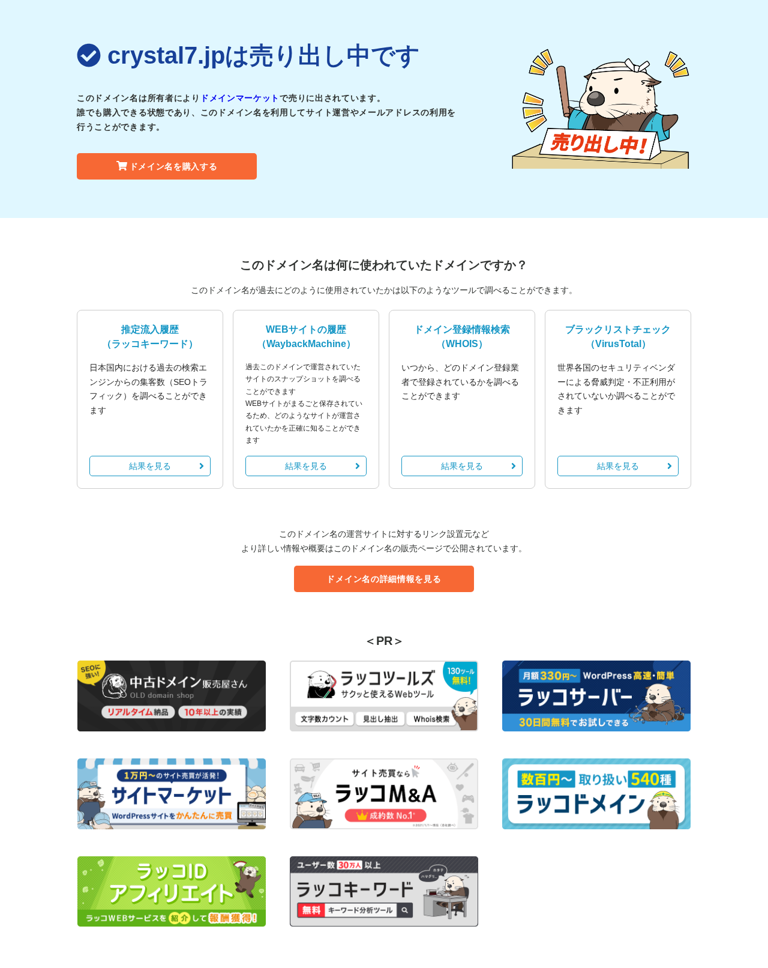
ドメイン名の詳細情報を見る (383, 579)
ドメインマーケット (240, 98)
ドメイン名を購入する (174, 166)
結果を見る (150, 466)
